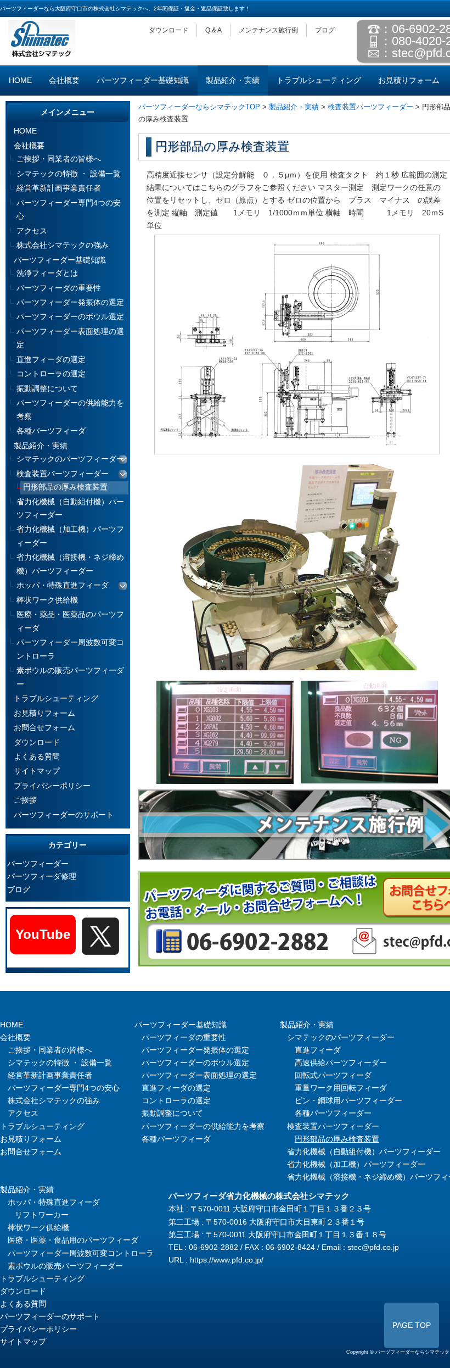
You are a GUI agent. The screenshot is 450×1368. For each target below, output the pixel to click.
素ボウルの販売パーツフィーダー (70, 677)
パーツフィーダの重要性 (58, 288)
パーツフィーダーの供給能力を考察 (70, 409)
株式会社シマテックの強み (62, 245)
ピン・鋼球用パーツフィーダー (348, 1101)
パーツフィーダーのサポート (64, 815)
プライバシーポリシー (52, 786)
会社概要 (64, 80)
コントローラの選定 (51, 374)
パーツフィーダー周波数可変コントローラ (70, 649)
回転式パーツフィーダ (333, 1075)
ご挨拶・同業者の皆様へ (58, 159)
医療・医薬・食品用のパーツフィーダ (73, 1240)
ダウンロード (168, 30)
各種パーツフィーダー (333, 1113)
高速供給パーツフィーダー (341, 1063)
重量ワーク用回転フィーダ (341, 1088)
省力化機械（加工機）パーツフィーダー (70, 536)
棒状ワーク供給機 (47, 600)
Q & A (213, 30)
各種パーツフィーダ (51, 431)
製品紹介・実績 (233, 80)
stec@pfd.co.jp (373, 1247)
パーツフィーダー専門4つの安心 (68, 209)
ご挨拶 (25, 800)
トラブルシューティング (319, 80)
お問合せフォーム (44, 728)
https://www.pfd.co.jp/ (226, 1260)
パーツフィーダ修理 (41, 876)
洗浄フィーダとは (47, 273)
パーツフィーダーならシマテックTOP (199, 107)
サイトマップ (37, 771)
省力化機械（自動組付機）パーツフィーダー (70, 508)
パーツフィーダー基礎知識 (143, 80)
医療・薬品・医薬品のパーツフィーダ (70, 621)
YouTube (42, 934)
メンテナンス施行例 (268, 30)
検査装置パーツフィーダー (370, 107)
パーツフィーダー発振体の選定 (70, 302)
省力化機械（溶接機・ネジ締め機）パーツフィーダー (70, 564)
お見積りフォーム (409, 80)
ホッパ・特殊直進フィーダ (62, 585)
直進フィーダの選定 (51, 359)
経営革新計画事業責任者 (58, 188)
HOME (20, 80)
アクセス (31, 231)
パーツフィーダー (38, 864)
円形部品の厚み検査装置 (65, 487)
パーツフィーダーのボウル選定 (70, 317)
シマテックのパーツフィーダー (70, 459)
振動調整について (47, 389)
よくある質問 (37, 757)
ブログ (325, 30)
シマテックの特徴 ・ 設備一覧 (68, 174)
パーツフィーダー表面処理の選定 (70, 338)
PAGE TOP (411, 1325)
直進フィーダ (318, 1050)
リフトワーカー (42, 1215)
